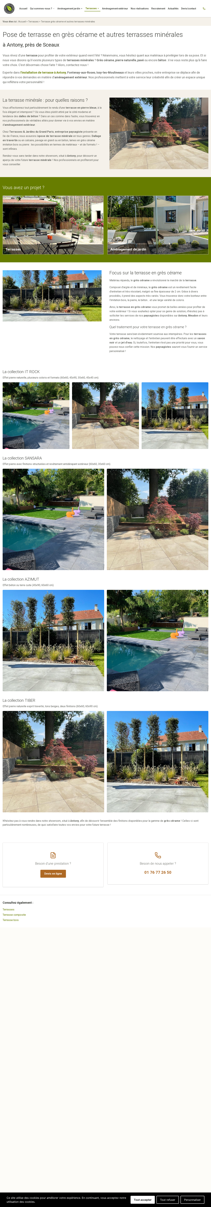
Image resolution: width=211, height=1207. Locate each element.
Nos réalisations (140, 8)
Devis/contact (188, 8)
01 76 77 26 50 (157, 872)
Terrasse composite (14, 914)
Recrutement (158, 8)
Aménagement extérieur (115, 8)
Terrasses (91, 8)
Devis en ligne (53, 873)
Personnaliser (192, 1199)
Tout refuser (167, 1199)
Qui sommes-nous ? (41, 8)
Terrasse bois (11, 920)
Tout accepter (142, 1199)
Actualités (173, 8)
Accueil (23, 8)
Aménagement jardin (68, 8)
